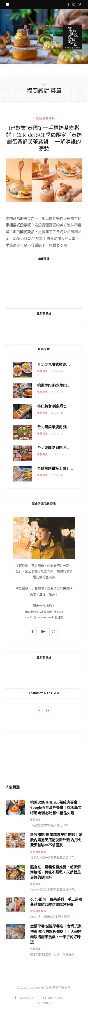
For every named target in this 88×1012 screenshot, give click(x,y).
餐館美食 (42, 371)
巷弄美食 (35, 948)
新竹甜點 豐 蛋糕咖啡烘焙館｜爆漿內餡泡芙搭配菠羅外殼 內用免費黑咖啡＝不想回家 (56, 839)
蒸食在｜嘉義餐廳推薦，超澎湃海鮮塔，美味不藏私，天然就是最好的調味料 (55, 872)
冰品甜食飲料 (45, 118)
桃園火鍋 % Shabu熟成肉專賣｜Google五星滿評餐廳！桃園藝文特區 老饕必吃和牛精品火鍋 (55, 807)
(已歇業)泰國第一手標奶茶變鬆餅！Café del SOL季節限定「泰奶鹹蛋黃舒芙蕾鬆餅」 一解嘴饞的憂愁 (44, 138)
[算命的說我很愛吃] (44, 37)
